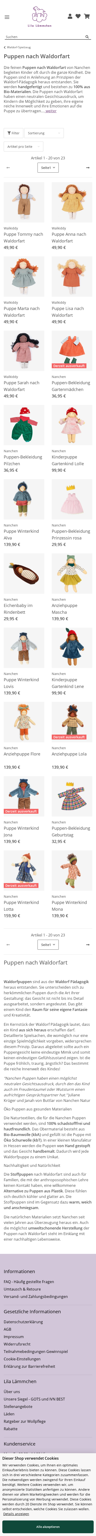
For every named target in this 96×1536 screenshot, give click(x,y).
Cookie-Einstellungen (22, 1359)
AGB (7, 1329)
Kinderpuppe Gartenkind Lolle (68, 460)
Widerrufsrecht (17, 1344)
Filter (15, 133)
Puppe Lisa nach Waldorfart (68, 312)
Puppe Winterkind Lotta (21, 906)
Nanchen (59, 376)
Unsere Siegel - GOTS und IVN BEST (34, 1399)
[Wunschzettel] (78, 16)
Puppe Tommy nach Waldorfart (23, 237)
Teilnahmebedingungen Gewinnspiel (36, 1351)
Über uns (12, 1391)
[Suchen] (88, 37)
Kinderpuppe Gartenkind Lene (68, 683)
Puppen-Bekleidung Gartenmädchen (71, 386)
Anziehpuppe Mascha (64, 609)
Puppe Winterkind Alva (21, 534)
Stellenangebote (18, 1406)
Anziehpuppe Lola (69, 754)
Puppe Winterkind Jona (21, 831)
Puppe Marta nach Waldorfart (22, 312)
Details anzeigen (16, 1514)
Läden (9, 1414)
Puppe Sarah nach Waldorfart (21, 386)
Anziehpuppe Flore (22, 754)
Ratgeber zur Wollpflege (25, 1421)
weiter (51, 110)
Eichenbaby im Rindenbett (18, 609)
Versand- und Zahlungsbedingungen (36, 1296)
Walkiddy (11, 228)
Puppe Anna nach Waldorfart (69, 237)
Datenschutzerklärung (23, 1321)
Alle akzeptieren (48, 1527)
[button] (70, 16)
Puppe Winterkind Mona (69, 906)
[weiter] (87, 168)
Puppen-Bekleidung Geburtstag (71, 831)
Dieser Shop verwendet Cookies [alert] (30, 1458)
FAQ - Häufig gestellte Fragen (29, 1281)
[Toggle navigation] (7, 17)
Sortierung (36, 133)
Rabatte (10, 1428)
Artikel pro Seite (19, 146)
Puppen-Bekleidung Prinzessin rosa (71, 534)
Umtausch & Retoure (22, 1289)
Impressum (14, 1336)
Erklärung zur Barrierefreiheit (29, 1366)
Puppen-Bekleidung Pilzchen (23, 460)
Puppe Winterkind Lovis (21, 683)
